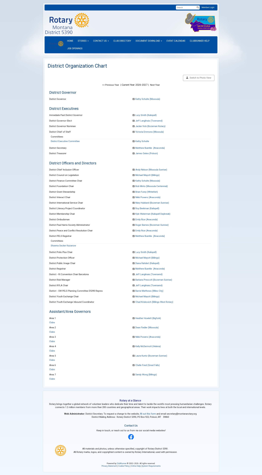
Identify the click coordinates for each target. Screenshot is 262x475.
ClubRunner (121, 463)
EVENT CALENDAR (176, 40)
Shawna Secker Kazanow (63, 245)
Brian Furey (140, 191)
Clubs (52, 322)
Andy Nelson (141, 169)
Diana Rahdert (142, 263)
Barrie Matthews (143, 291)
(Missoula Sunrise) (157, 169)
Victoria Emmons (144, 131)
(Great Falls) (153, 365)
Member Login (208, 7)
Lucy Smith (140, 115)
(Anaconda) (159, 148)
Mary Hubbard (142, 202)
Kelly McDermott (143, 346)
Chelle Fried (141, 365)
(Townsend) (156, 120)
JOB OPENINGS (74, 48)
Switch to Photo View (200, 77)
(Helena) (156, 346)
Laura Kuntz (141, 355)
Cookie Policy (123, 466)
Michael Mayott (143, 175)
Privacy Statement (109, 466)
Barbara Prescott (143, 279)
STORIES (82, 40)
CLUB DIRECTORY (122, 40)
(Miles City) (157, 291)
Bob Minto (140, 186)
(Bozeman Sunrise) (159, 202)
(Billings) (155, 175)
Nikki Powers (141, 197)
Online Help (135, 466)
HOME (70, 40)
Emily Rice (140, 219)
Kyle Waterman (142, 214)
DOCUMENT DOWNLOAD (148, 40)
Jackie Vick (141, 126)
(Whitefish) (152, 191)
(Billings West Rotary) (162, 302)
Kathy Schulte (142, 99)
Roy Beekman (142, 208)
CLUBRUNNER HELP (200, 40)
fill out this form (148, 413)
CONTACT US (100, 40)
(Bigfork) (156, 318)
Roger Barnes (142, 225)
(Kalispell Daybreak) (160, 214)
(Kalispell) (151, 115)
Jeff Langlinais (142, 120)
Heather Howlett (143, 318)
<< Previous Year (110, 85)
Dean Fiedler (141, 327)
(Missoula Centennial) (157, 186)
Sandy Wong (141, 374)
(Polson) (153, 153)
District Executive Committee (65, 141)
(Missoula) (154, 99)
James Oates (142, 153)
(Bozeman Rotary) (156, 126)
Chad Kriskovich (143, 302)
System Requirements (151, 466)
